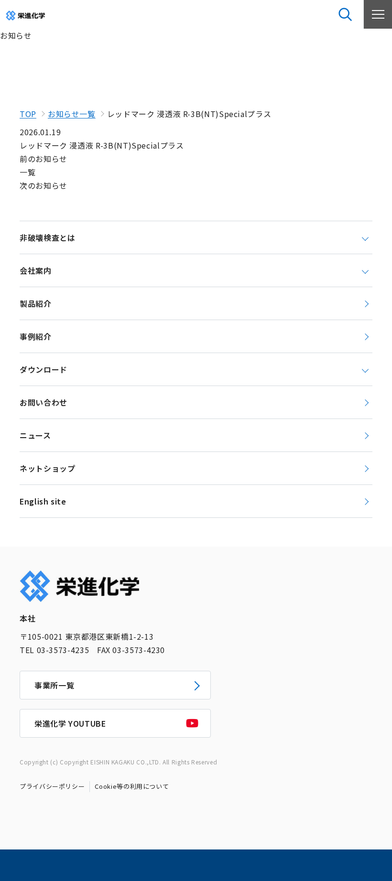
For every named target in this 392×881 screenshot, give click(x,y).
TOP (28, 113)
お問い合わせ (43, 402)
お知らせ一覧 (72, 113)
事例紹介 (36, 336)
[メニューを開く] (377, 14)
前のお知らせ (43, 158)
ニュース (35, 435)
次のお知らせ (43, 185)
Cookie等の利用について (132, 786)
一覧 (27, 172)
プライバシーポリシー (52, 786)
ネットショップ (47, 468)
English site (43, 501)
